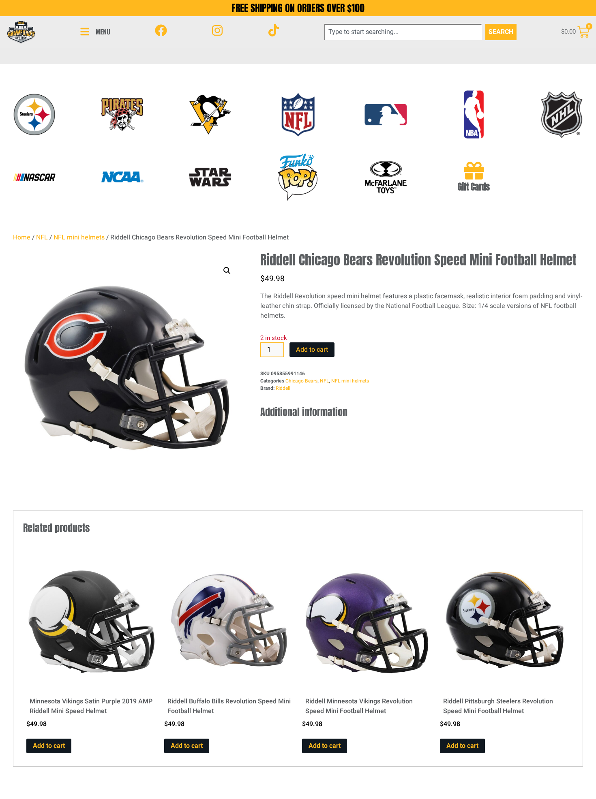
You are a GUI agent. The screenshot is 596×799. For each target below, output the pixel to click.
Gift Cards (474, 187)
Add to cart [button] (49, 746)
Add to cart (312, 350)
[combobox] (403, 32)
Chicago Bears (301, 381)
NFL (42, 237)
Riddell (283, 388)
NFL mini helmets (79, 237)
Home (21, 237)
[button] (227, 270)
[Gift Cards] (474, 170)
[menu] (85, 31)
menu (103, 31)
